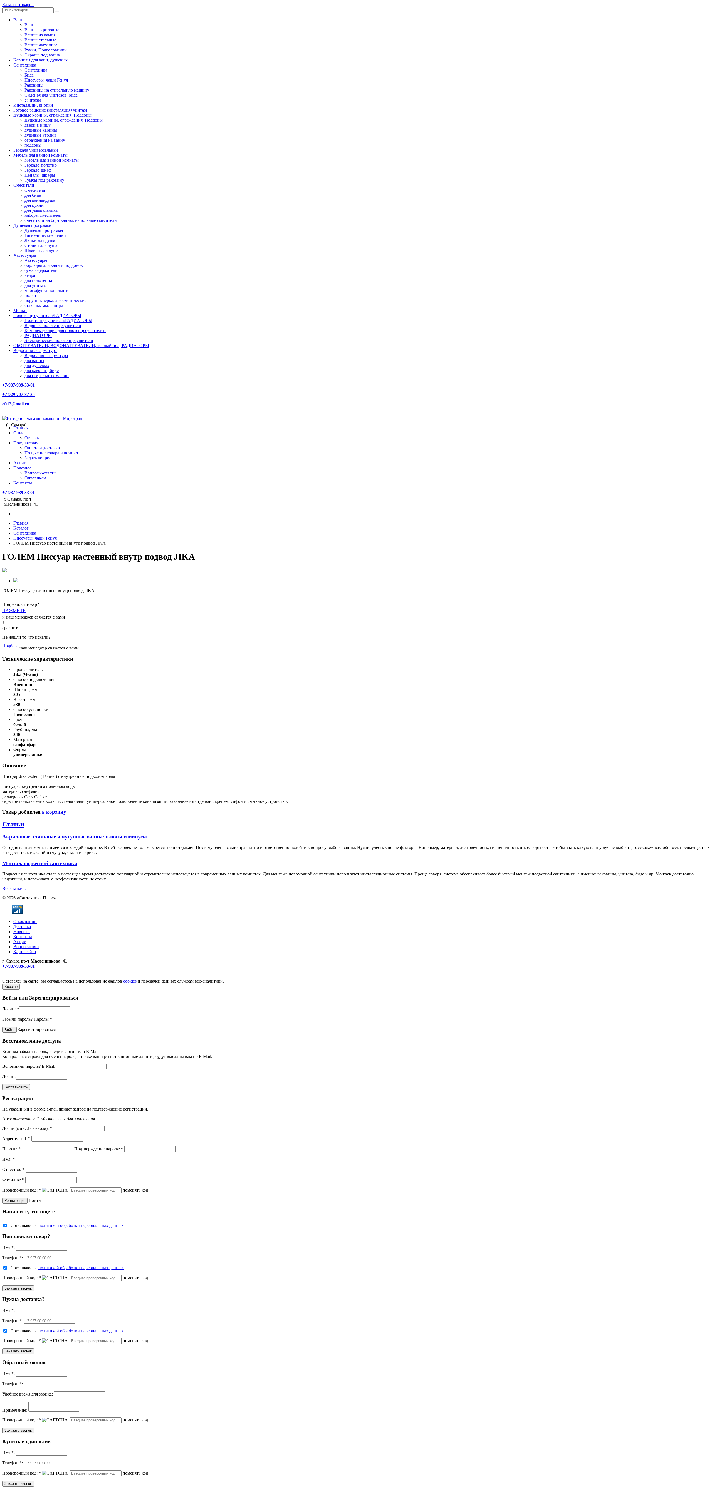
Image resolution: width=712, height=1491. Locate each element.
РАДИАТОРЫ (38, 335)
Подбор (9, 645)
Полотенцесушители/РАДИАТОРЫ (47, 315)
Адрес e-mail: (16, 1138)
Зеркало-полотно (40, 165)
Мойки (20, 310)
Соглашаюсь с (67, 1225)
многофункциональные (46, 290)
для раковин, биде (41, 370)
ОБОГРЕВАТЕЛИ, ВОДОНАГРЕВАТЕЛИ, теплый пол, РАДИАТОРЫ (81, 345)
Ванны (19, 20)
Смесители (23, 185)
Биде (29, 75)
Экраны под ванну (42, 55)
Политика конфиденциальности (32, 976)
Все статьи (14, 888)
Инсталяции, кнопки (33, 105)
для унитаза (35, 285)
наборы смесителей (42, 215)
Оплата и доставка (42, 448)
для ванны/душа (39, 200)
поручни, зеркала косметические (55, 300)
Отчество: (13, 1169)
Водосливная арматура (35, 350)
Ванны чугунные (40, 45)
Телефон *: (12, 1257)
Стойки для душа (40, 245)
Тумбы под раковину (44, 180)
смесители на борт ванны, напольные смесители (70, 220)
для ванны (34, 360)
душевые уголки (40, 135)
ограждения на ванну (44, 140)
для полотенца (38, 280)
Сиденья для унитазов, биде (51, 95)
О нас (18, 432)
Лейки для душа (39, 240)
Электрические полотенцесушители (58, 340)
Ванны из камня (39, 35)
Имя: (8, 1159)
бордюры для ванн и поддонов (53, 265)
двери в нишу (37, 125)
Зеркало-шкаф (37, 170)
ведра (29, 275)
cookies (130, 981)
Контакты (22, 483)
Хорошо (11, 987)
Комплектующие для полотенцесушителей (65, 330)
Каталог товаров (18, 4)
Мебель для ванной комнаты (40, 155)
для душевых (36, 365)
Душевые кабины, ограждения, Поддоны (52, 115)
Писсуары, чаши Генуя (46, 80)
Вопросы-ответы (40, 473)
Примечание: (14, 1410)
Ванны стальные (40, 40)
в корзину (54, 812)
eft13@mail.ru (15, 404)
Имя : (8, 1247)
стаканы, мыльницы (43, 305)
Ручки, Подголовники (45, 50)
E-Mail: (48, 1066)
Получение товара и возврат (51, 453)
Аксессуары (24, 255)
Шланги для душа (41, 250)
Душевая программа (32, 225)
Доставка (22, 926)
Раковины (33, 85)
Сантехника (24, 65)
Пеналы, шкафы (39, 175)
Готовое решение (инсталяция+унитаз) (50, 110)
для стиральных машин (46, 375)
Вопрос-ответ (26, 946)
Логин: (10, 1009)
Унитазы (32, 100)
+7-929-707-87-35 (18, 394)
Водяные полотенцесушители (52, 325)
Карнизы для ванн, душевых (40, 60)
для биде (32, 195)
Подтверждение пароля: (98, 1148)
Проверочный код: (21, 1190)
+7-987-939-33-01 (18, 385)
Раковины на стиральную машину (56, 90)
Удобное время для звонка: (27, 1394)
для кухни (34, 205)
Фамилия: (13, 1179)
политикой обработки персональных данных (81, 1225)
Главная (20, 427)
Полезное (22, 468)
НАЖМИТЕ (14, 610)
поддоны (32, 145)
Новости (21, 931)
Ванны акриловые (41, 30)
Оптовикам (35, 478)
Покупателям (26, 443)
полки (30, 295)
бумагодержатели (41, 270)
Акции (19, 463)
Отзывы (32, 438)
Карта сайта (24, 951)
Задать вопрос (37, 458)
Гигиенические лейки (45, 235)
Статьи (13, 824)
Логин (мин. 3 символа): (27, 1128)
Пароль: (43, 1019)
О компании (25, 921)
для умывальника (41, 210)
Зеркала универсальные (35, 150)
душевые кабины (40, 130)
